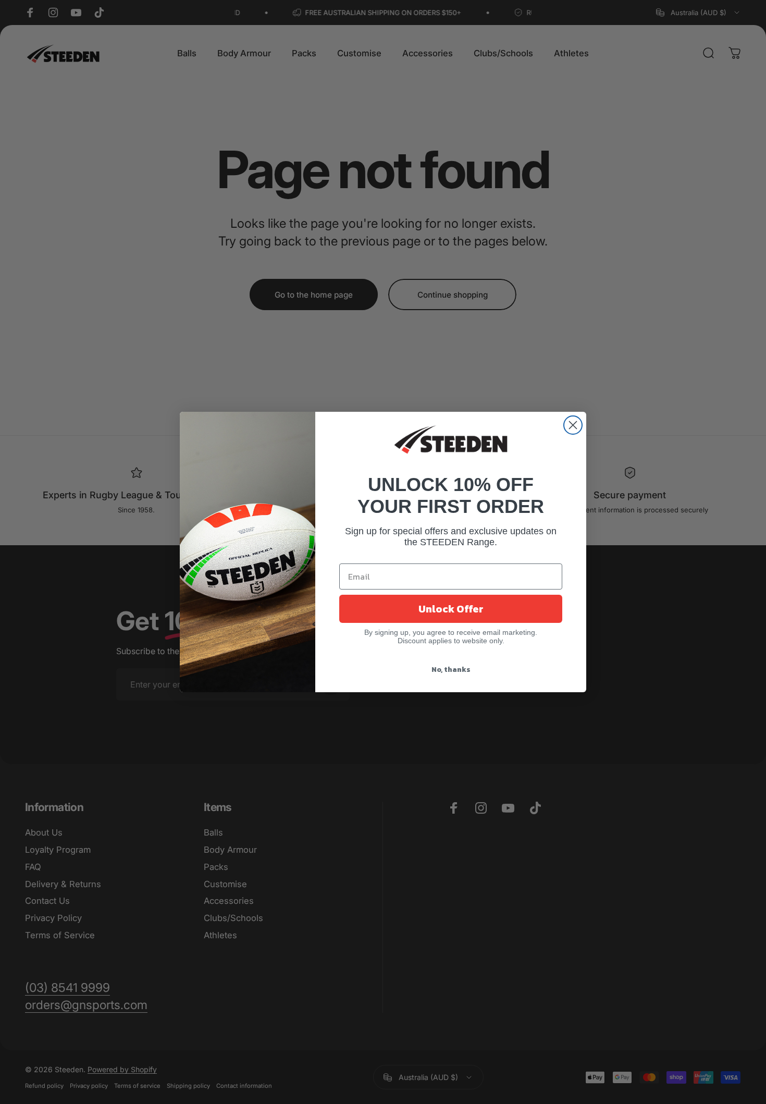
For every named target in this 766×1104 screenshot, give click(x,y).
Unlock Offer (451, 609)
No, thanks (451, 669)
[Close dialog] (573, 425)
